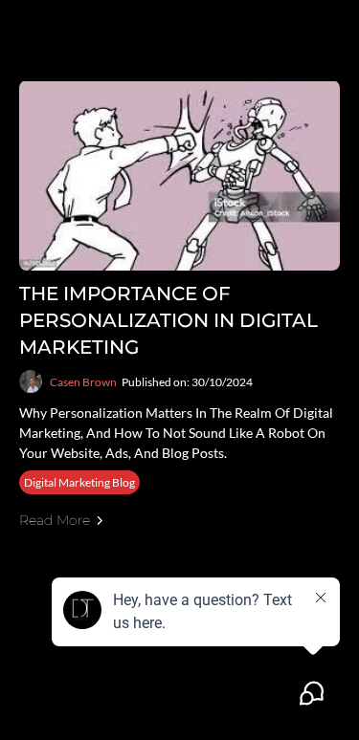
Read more (54, 520)
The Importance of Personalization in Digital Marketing (168, 320)
